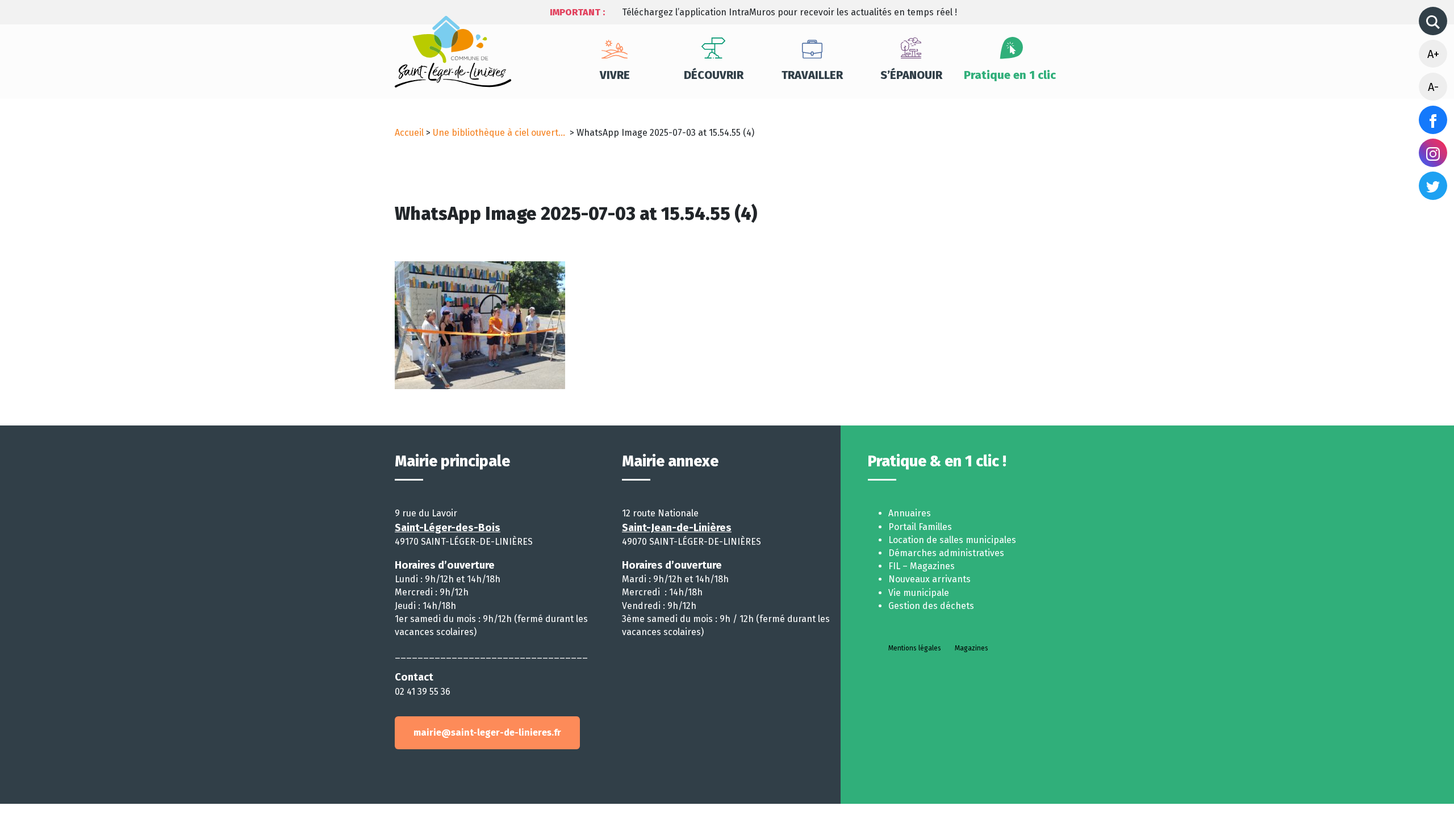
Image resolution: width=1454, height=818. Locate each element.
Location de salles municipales (952, 540)
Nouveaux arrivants (929, 579)
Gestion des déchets (931, 605)
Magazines (971, 648)
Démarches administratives (946, 553)
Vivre (615, 75)
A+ (1433, 54)
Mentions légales (914, 648)
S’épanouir (911, 75)
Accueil (409, 132)
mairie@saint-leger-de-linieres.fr (487, 732)
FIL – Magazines (921, 566)
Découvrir (713, 75)
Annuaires (909, 513)
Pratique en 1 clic (1010, 75)
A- (1433, 87)
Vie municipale (918, 592)
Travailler (812, 75)
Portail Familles (920, 526)
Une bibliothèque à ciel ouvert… (500, 132)
